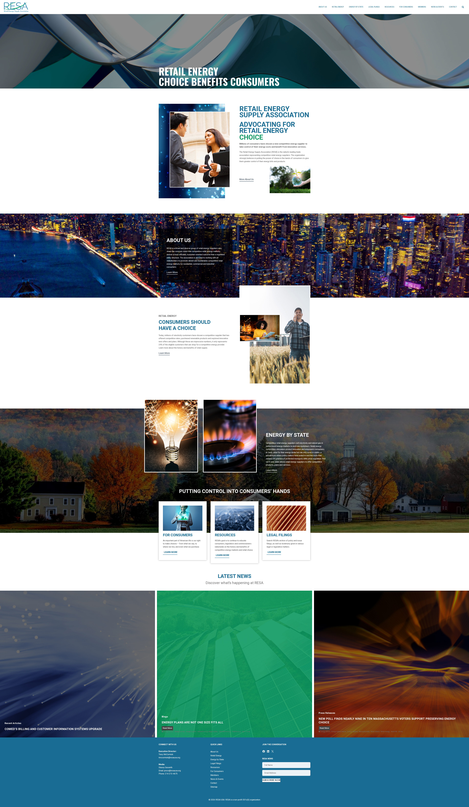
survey (400, 731)
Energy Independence (338, 731)
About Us (214, 751)
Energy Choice (168, 731)
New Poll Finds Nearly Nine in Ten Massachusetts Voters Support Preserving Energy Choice (387, 720)
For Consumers (217, 771)
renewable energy (225, 731)
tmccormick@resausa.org (169, 757)
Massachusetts (364, 731)
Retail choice (375, 731)
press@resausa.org (172, 770)
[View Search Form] (463, 7)
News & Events (217, 779)
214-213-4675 (171, 773)
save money (246, 731)
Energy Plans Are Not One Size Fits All (192, 722)
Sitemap (213, 786)
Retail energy (236, 731)
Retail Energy (216, 755)
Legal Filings (374, 7)
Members (214, 775)
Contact (453, 7)
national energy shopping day (207, 731)
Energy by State (217, 759)
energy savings (179, 731)
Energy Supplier (191, 731)
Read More (168, 728)
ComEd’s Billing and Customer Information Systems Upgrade (54, 729)
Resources (215, 767)
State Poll (394, 731)
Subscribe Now (271, 780)
